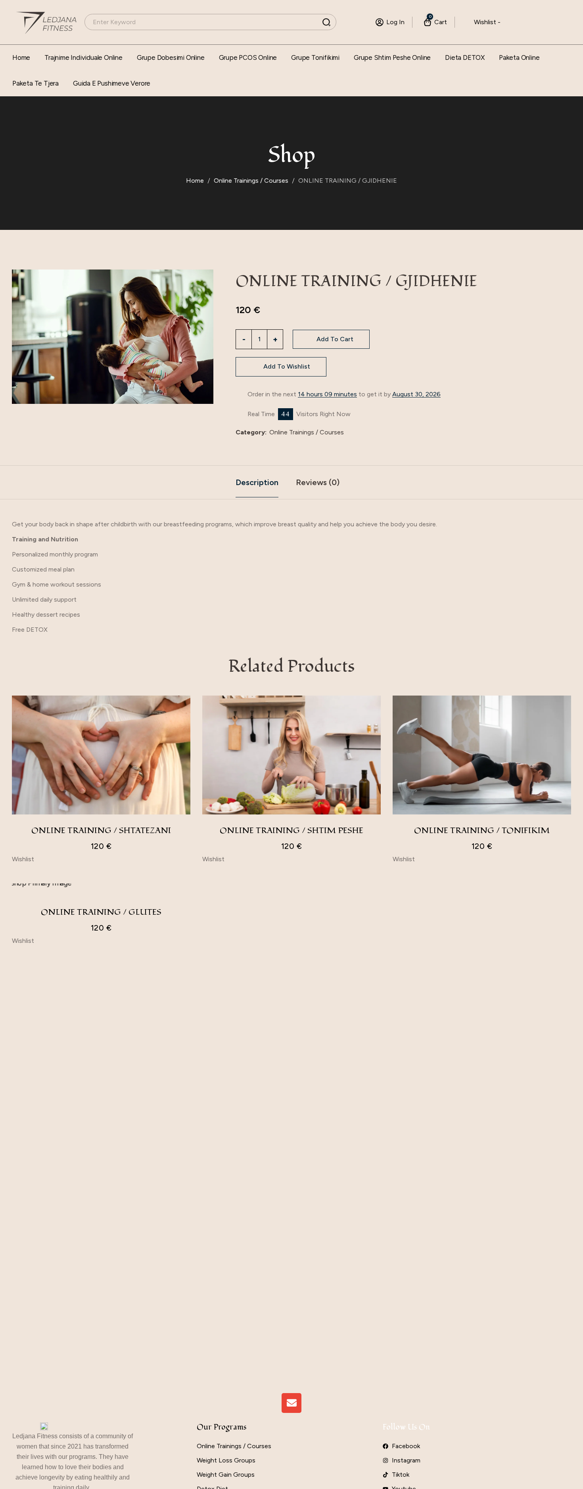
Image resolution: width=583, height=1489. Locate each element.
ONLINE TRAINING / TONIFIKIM (482, 830)
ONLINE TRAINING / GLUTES (101, 912)
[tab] (257, 482)
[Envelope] (291, 1403)
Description (257, 482)
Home (195, 180)
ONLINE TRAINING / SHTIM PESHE (291, 830)
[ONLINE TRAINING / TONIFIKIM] (482, 755)
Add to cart (334, 339)
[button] (281, 367)
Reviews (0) (317, 482)
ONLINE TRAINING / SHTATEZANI (101, 830)
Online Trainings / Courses (251, 180)
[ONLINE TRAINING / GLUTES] (101, 886)
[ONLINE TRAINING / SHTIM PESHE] (291, 755)
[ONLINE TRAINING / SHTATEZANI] (101, 755)
